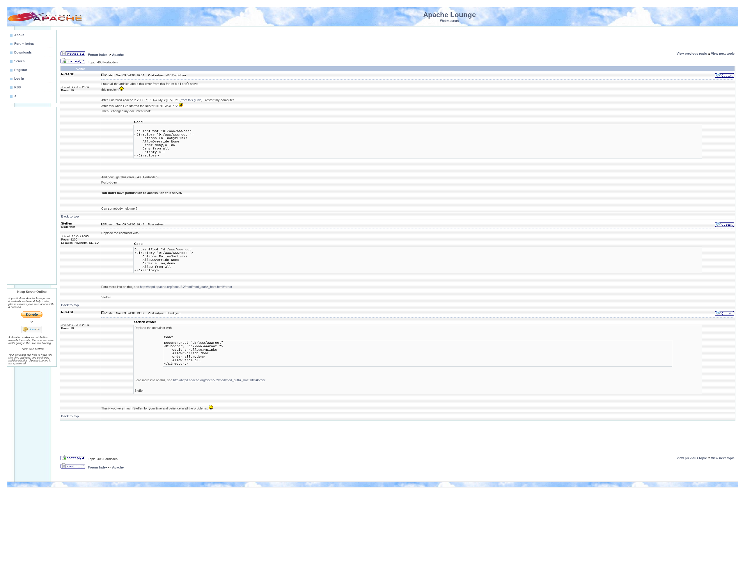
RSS (17, 87)
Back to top (70, 216)
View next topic (723, 53)
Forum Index (97, 54)
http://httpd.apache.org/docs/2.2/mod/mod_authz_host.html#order (186, 286)
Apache (118, 54)
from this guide (191, 100)
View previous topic (692, 53)
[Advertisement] (31, 195)
